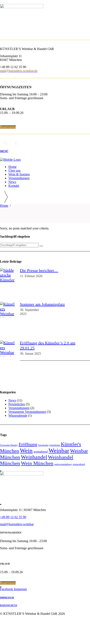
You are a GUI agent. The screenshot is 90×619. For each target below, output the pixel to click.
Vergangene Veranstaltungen (27, 412)
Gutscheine (54, 445)
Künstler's (71, 444)
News (12, 400)
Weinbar (59, 450)
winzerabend (79, 464)
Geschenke (43, 445)
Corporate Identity (9, 445)
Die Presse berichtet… (39, 270)
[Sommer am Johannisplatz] (8, 321)
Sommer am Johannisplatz (42, 304)
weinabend (40, 451)
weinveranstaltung (63, 464)
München (9, 451)
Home (4, 205)
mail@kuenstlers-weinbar (17, 524)
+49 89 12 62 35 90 (13, 517)
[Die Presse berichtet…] (8, 285)
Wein (26, 450)
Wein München (37, 463)
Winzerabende (17, 415)
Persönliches (16, 404)
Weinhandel (34, 457)
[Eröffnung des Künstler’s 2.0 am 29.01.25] (8, 362)
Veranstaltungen (19, 408)
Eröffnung (28, 444)
